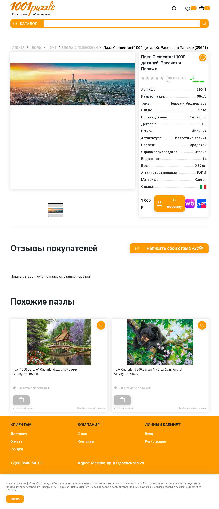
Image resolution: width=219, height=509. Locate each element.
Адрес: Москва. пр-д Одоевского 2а (111, 463)
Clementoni (197, 117)
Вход (149, 434)
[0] (188, 8)
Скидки (16, 449)
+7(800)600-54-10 (26, 463)
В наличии (198, 79)
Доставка (18, 434)
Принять (15, 498)
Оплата (16, 441)
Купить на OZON (201, 203)
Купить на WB (190, 203)
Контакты (86, 441)
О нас (82, 434)
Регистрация (155, 441)
